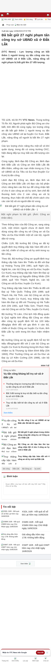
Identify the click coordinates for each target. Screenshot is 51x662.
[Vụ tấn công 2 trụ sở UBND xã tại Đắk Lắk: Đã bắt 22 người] (9, 423)
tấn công (6, 469)
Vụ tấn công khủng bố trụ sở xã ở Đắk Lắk (23, 375)
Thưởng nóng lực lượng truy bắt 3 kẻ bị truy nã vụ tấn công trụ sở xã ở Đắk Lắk (26, 385)
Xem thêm (8, 413)
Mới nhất (7, 19)
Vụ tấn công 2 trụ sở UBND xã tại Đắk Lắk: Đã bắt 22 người (33, 421)
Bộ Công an (27, 469)
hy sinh (37, 469)
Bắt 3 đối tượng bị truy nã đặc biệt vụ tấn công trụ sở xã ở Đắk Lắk (26, 394)
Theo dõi (40, 652)
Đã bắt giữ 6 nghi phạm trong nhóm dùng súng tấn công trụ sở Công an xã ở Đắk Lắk (33, 435)
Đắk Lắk (16, 469)
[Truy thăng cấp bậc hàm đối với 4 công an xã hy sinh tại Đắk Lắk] (9, 459)
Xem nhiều (18, 19)
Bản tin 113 (21, 25)
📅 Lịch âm (39, 19)
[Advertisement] (25, 89)
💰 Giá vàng (28, 19)
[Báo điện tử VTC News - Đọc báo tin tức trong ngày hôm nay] (15, 14)
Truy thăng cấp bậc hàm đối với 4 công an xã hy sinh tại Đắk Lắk (33, 457)
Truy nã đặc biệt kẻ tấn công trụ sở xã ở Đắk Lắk (26, 404)
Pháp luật (10, 25)
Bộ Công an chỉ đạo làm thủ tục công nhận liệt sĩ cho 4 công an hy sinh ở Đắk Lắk (33, 447)
